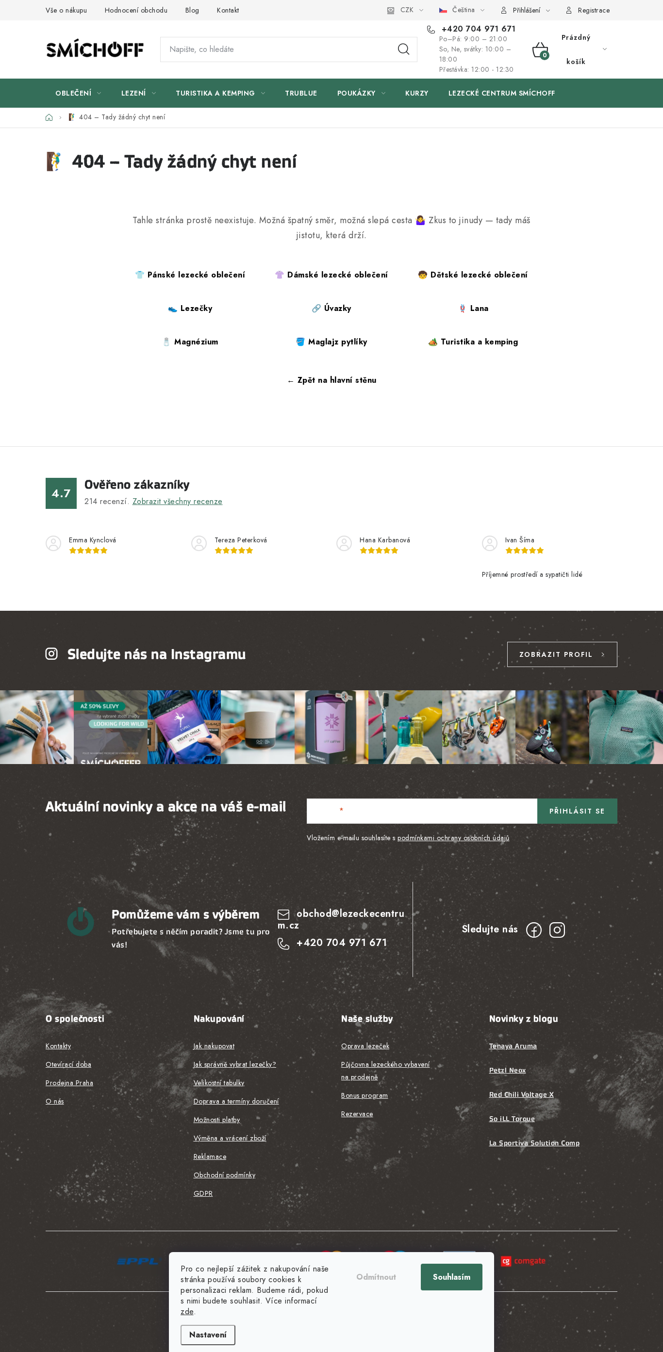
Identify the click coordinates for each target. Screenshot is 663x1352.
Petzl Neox (507, 1070)
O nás (55, 1101)
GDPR (203, 1193)
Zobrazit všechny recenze (178, 501)
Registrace (594, 10)
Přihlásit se (577, 811)
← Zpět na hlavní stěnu (332, 380)
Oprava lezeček (365, 1046)
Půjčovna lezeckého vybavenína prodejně (385, 1070)
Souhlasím (451, 1277)
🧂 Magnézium (190, 341)
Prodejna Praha (69, 1083)
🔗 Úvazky (331, 308)
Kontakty (58, 1046)
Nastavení (208, 1334)
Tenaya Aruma (513, 1046)
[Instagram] (557, 930)
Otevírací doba (68, 1064)
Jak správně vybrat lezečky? (235, 1064)
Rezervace (357, 1114)
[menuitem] (78, 93)
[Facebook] (534, 930)
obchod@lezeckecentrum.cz (341, 919)
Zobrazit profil (556, 654)
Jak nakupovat (214, 1046)
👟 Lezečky (190, 308)
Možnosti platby (217, 1119)
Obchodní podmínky (225, 1175)
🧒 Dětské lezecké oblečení (473, 274)
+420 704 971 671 (477, 29)
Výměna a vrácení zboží (230, 1138)
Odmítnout (376, 1277)
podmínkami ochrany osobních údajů (454, 838)
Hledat (403, 49)
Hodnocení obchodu (136, 10)
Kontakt (228, 10)
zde (187, 1311)
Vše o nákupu (66, 10)
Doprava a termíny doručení (236, 1101)
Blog (192, 10)
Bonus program (364, 1095)
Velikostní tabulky (219, 1083)
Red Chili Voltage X (521, 1094)
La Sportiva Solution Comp (534, 1143)
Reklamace (210, 1156)
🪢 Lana (473, 308)
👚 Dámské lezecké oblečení (331, 274)
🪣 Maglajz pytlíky (331, 341)
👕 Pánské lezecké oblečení (190, 274)
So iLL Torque (512, 1119)
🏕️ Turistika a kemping (473, 341)
